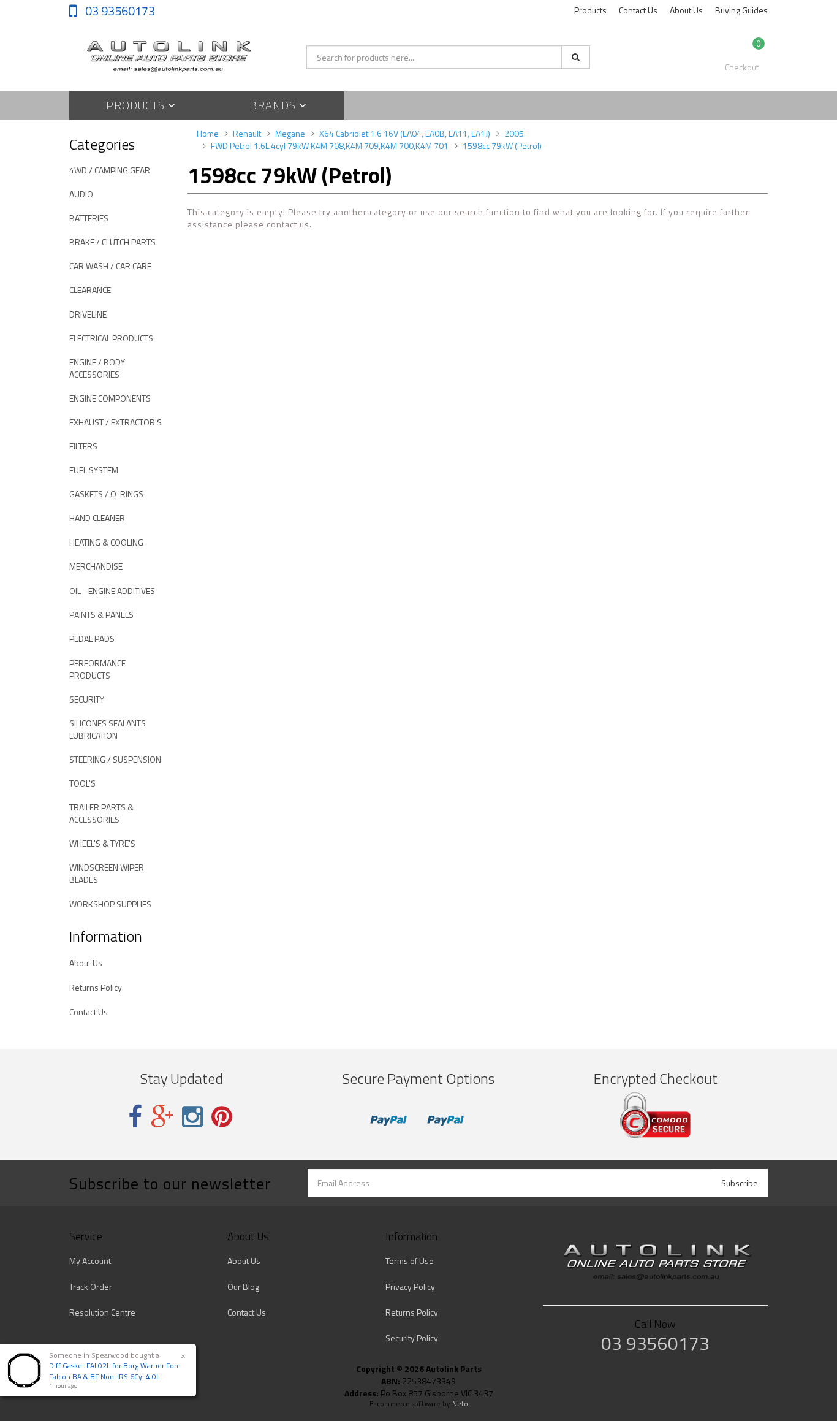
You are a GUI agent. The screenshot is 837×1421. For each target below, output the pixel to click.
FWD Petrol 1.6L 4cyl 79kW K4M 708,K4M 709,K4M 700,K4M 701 (330, 145)
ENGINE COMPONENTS (110, 398)
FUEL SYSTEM (93, 469)
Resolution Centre (102, 1312)
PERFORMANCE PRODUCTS (97, 669)
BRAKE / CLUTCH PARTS (112, 241)
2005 (514, 133)
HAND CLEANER (97, 517)
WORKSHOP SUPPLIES (110, 903)
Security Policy (411, 1337)
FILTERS (83, 446)
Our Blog (243, 1286)
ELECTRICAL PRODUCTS (111, 338)
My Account (90, 1260)
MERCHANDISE (96, 566)
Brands (274, 105)
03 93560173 (119, 10)
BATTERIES (88, 217)
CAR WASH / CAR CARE (110, 265)
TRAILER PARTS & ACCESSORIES (101, 813)
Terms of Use (409, 1260)
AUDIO (81, 194)
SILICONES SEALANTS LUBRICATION (107, 729)
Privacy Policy (410, 1286)
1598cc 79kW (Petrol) (502, 145)
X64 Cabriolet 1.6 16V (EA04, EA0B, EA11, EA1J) (404, 133)
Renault (247, 133)
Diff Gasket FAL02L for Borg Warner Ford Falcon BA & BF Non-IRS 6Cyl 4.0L (115, 1371)
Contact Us (638, 10)
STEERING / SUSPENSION (115, 759)
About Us (686, 10)
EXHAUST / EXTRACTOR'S (115, 422)
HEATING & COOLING (106, 542)
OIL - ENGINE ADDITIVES (112, 590)
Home (208, 133)
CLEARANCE (90, 289)
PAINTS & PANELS (101, 614)
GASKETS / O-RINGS (106, 493)
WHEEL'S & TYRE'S (102, 843)
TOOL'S (82, 783)
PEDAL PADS (92, 638)
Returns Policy (95, 987)
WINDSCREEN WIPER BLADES (106, 873)
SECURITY (86, 699)
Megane (290, 133)
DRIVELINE (88, 314)
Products (590, 10)
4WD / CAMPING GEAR (109, 170)
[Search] (575, 57)
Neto (460, 1404)
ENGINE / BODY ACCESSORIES (97, 368)
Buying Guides (741, 10)
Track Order (90, 1286)
